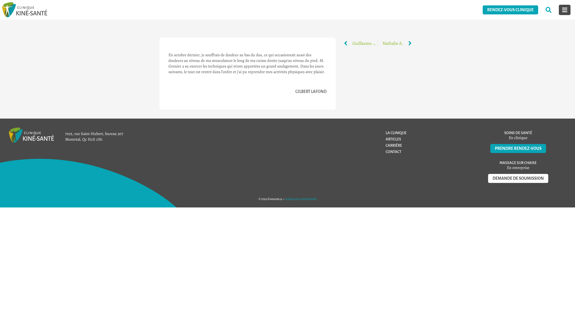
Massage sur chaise (518, 163)
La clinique (396, 133)
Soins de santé (518, 133)
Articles (393, 139)
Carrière (394, 146)
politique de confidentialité (300, 199)
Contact (393, 152)
